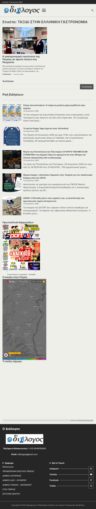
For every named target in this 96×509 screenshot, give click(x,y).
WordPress (80, 505)
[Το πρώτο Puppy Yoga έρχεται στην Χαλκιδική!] (11, 136)
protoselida (32, 274)
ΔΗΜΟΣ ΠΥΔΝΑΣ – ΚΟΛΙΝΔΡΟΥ (17, 485)
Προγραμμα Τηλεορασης (85, 420)
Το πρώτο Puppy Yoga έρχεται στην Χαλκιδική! (45, 128)
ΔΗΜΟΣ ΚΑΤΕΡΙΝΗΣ (11, 476)
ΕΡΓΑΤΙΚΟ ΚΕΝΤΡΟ (11, 494)
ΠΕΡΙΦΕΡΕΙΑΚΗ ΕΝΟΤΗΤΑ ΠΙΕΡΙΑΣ (18, 471)
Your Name (59, 505)
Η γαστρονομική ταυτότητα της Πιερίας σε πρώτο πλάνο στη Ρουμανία (21, 59)
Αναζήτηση (8, 81)
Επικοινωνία (7, 467)
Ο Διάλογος (6, 74)
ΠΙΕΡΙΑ (6, 29)
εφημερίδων (24, 274)
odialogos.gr (31, 505)
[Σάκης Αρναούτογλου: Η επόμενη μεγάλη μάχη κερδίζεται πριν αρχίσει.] (11, 113)
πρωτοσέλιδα (13, 274)
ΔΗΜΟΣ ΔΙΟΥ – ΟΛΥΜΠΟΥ (14, 480)
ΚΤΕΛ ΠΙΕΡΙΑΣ (9, 489)
